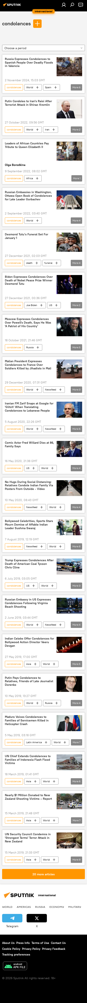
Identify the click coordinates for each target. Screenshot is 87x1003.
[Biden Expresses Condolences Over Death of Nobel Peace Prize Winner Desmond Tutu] (69, 284)
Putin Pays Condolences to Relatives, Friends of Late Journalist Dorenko (29, 681)
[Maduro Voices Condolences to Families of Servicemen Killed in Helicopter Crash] (69, 723)
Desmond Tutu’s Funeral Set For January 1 (26, 236)
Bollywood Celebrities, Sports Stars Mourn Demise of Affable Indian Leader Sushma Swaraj (29, 524)
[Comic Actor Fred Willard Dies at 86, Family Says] (69, 449)
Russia (30, 347)
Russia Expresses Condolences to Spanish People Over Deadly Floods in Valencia (29, 62)
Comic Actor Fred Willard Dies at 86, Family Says (29, 444)
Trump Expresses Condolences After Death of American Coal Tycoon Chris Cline (29, 563)
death (29, 262)
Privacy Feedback (53, 949)
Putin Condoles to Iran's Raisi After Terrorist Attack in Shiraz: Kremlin (28, 103)
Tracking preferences (16, 954)
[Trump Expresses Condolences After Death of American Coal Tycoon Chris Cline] (69, 566)
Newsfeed (50, 389)
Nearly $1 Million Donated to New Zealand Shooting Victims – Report (28, 797)
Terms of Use (40, 943)
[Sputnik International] (12, 6)
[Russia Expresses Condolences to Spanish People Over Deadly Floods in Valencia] (69, 66)
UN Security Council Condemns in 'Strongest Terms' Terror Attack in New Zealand (28, 837)
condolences (16, 23)
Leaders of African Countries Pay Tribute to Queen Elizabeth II (27, 145)
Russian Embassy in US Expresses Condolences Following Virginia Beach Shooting (28, 603)
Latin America (34, 742)
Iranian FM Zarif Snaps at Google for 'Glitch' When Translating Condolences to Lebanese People (29, 407)
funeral (48, 262)
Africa (29, 178)
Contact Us (58, 943)
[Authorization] (64, 4)
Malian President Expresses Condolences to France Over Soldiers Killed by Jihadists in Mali (28, 364)
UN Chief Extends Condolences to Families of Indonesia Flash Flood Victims (28, 759)
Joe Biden (31, 305)
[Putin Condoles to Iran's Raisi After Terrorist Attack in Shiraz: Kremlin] (69, 108)
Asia (28, 664)
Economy (56, 907)
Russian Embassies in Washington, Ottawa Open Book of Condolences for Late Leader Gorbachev (28, 195)
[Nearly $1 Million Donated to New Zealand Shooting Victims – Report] (69, 801)
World (29, 87)
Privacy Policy (31, 949)
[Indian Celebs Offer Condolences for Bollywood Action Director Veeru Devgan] (69, 645)
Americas (24, 907)
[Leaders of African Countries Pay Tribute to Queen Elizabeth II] (69, 151)
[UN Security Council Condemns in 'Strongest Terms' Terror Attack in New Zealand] (69, 840)
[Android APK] (15, 966)
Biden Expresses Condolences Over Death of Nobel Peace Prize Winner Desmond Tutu (29, 280)
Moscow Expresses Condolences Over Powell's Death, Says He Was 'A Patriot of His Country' (28, 322)
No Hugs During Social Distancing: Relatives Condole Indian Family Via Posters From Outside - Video (29, 485)
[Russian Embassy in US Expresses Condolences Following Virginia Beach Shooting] (69, 606)
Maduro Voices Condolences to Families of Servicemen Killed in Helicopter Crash (27, 720)
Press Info (23, 943)
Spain (48, 87)
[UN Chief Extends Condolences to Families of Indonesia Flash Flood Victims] (69, 762)
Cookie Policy (11, 949)
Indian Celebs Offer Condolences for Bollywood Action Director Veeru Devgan (29, 642)
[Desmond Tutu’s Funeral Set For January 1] (69, 242)
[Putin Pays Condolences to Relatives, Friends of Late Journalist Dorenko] (69, 684)
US (50, 305)
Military (74, 907)
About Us (8, 943)
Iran (47, 129)
